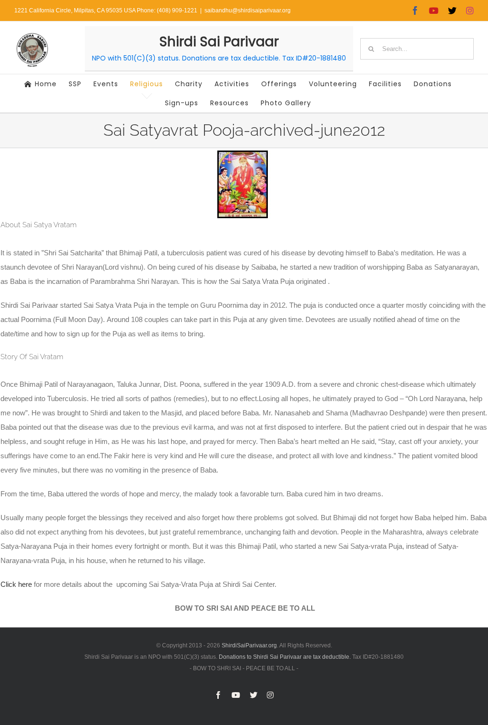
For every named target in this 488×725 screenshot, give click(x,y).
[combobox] (417, 49)
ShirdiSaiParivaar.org (249, 645)
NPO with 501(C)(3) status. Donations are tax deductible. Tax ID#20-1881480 (219, 58)
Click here (17, 584)
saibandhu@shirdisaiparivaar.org (247, 10)
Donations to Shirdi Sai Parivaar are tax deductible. (285, 657)
